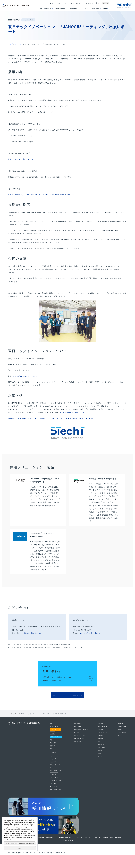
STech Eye (121, 726)
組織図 (100, 750)
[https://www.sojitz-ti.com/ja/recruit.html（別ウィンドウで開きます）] (67, 807)
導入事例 (76, 732)
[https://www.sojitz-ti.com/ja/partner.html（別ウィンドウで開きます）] (67, 825)
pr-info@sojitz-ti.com (90, 633)
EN (99, 3)
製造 (51, 749)
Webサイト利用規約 (65, 837)
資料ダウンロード (77, 3)
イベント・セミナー (62, 3)
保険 (51, 740)
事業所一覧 (101, 744)
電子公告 (100, 756)
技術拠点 (100, 735)
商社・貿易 (53, 743)
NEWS (52, 3)
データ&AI (53, 759)
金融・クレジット (56, 737)
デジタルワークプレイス (57, 765)
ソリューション (55, 729)
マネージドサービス (55, 771)
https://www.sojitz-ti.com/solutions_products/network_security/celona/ (41, 194)
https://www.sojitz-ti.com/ (25, 376)
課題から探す (77, 723)
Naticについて (54, 726)
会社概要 (100, 738)
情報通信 (52, 746)
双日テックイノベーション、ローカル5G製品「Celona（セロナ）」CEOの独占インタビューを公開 (50, 418)
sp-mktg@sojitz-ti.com (30, 633)
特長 (51, 723)
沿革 (99, 741)
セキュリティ (53, 783)
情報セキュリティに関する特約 (112, 837)
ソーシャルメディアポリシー (82, 837)
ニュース (18, 44)
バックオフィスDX (55, 762)
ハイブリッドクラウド (56, 781)
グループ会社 (102, 747)
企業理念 (100, 729)
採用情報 (120, 723)
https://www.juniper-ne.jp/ (20, 159)
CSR (99, 753)
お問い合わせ (89, 3)
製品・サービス (78, 726)
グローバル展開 (102, 732)
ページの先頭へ (131, 723)
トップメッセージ (103, 726)
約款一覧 (97, 837)
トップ (10, 44)
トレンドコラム (78, 741)
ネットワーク (53, 786)
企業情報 (100, 723)
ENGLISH (121, 735)
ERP (51, 768)
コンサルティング (55, 756)
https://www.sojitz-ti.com (72, 412)
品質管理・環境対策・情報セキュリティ (44, 837)
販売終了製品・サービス (81, 729)
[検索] (107, 3)
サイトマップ (69, 840)
